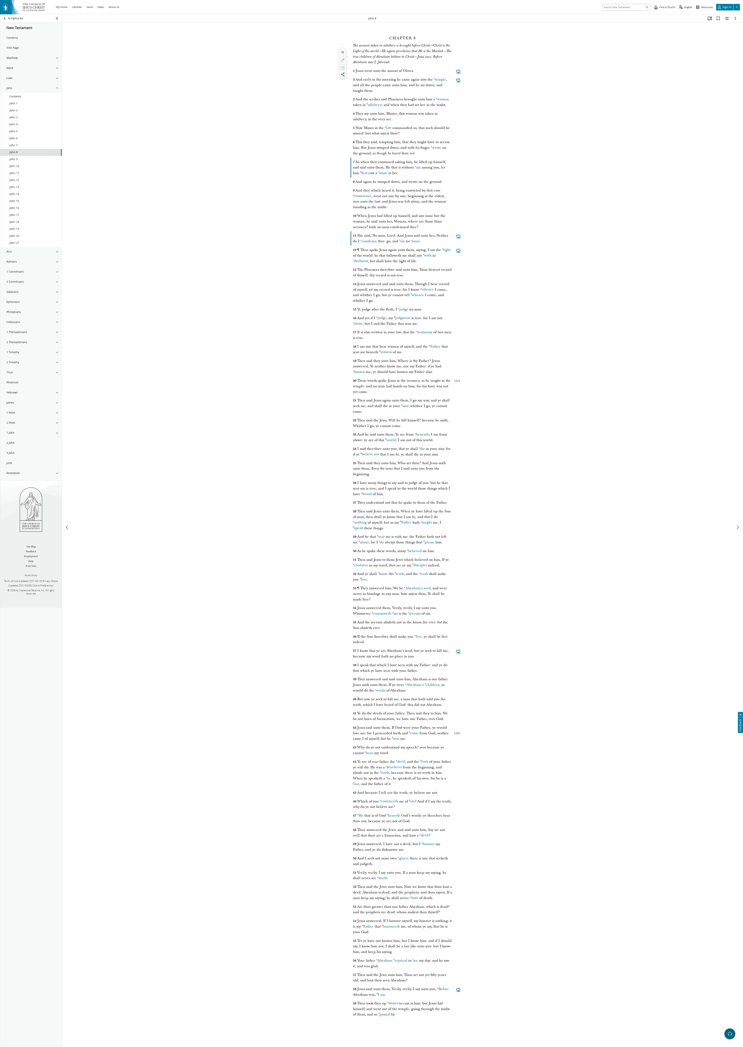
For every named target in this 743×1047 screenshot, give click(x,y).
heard (367, 494)
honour (429, 844)
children (432, 684)
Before (443, 989)
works (380, 690)
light (447, 249)
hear (369, 753)
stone (383, 173)
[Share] (343, 74)
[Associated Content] (458, 71)
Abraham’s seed (418, 588)
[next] (737, 527)
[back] (5, 18)
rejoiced (401, 960)
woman (443, 99)
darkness (361, 261)
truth (400, 573)
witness (386, 352)
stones (393, 1003)
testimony (424, 332)
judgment (402, 318)
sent (381, 536)
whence (428, 289)
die (422, 448)
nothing (360, 522)
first (364, 173)
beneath (422, 434)
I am (381, 994)
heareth (394, 815)
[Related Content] (727, 18)
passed (384, 1014)
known (359, 371)
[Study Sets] (710, 18)
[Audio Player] (729, 1033)
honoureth (391, 926)
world (391, 440)
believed (415, 551)
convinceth (389, 801)
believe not (370, 454)
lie (389, 778)
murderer (394, 767)
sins (405, 406)
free (364, 579)
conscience (363, 196)
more (416, 241)
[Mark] (343, 60)
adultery (374, 104)
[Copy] (343, 68)
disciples (420, 565)
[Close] (343, 52)
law (388, 127)
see (415, 960)
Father (435, 346)
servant (415, 613)
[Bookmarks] (718, 18)
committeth (382, 613)
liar (356, 784)
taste (414, 898)
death (382, 878)
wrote (436, 147)
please (429, 542)
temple (440, 79)
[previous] (67, 527)
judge (403, 309)
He (361, 815)
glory (403, 858)
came (414, 733)
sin (418, 167)
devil (401, 761)
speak (358, 528)
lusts (424, 761)
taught (427, 522)
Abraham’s (415, 684)
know (383, 573)
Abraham (384, 960)
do (382, 542)
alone (358, 323)
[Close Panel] (57, 18)
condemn (369, 241)
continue (361, 565)
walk (427, 255)
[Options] (735, 18)
